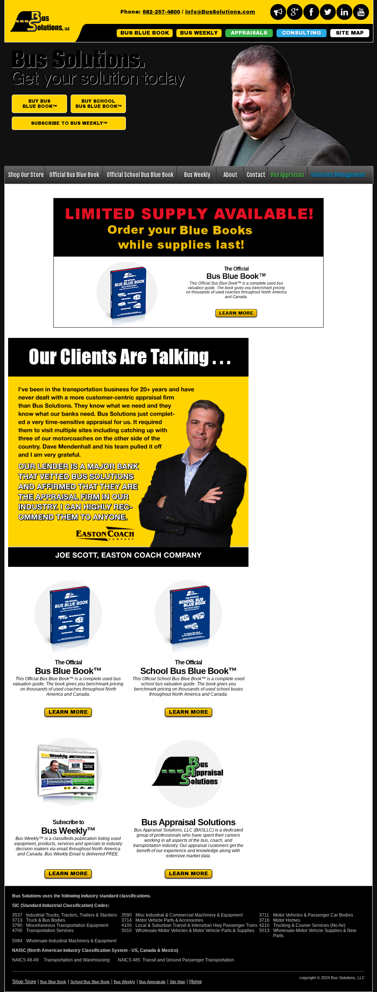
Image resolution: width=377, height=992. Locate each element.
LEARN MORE (68, 712)
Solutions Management (338, 175)
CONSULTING (301, 33)
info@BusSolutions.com (220, 12)
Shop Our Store (26, 175)
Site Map (177, 981)
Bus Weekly (197, 175)
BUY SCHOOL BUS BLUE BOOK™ (98, 104)
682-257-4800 (161, 12)
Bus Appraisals (287, 175)
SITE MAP (350, 33)
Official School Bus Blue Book (140, 175)
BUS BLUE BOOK (144, 33)
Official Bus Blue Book (74, 175)
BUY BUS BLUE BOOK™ (39, 104)
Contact (256, 175)
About (230, 175)
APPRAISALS (249, 33)
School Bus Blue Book (90, 981)
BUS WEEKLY (199, 33)
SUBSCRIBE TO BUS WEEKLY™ (69, 123)
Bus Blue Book (53, 981)
